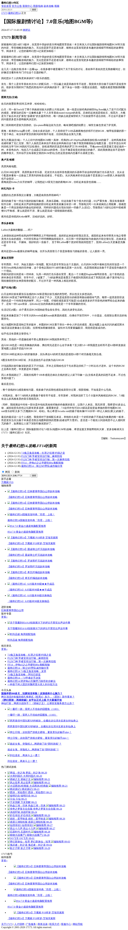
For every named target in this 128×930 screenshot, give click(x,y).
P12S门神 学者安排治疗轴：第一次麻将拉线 (45, 459)
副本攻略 (49, 6)
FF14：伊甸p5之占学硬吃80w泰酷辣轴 (42, 462)
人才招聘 (19, 924)
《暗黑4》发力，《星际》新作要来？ (54, 696)
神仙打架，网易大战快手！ (16, 703)
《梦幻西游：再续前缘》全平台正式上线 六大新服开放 (31, 700)
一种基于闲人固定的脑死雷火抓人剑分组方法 (32, 684)
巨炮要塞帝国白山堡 (12, 610)
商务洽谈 (43, 924)
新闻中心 (27, 6)
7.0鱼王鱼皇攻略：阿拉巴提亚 (24, 674)
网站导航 (78, 924)
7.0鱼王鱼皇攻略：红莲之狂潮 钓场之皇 (43, 453)
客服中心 (66, 924)
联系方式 (54, 924)
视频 (56, 6)
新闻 (17, 472)
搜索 (34, 9)
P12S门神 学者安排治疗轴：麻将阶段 (41, 456)
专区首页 (6, 6)
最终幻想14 (14, 13)
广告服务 (31, 924)
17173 (4, 13)
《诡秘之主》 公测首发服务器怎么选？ (52, 703)
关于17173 (6, 924)
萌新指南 (38, 6)
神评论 (26, 30)
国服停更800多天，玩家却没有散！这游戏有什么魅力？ (31, 693)
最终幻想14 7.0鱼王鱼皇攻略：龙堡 (26, 671)
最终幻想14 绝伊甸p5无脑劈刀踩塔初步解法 (31, 681)
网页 (7, 472)
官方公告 (17, 6)
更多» (4, 617)
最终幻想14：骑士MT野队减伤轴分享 (41, 466)
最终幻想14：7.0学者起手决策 (24, 677)
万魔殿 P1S (7, 482)
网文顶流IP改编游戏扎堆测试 (17, 696)
